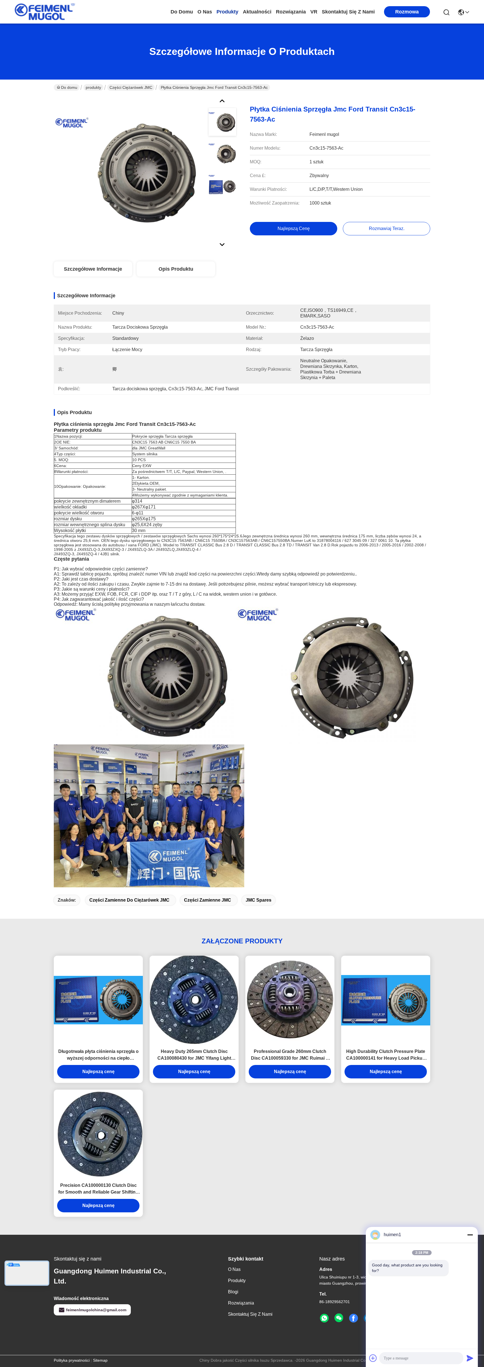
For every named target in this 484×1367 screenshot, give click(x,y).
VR (313, 12)
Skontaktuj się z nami (348, 12)
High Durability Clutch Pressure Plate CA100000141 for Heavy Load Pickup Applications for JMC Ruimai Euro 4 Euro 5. (385, 1055)
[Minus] (470, 1234)
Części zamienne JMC (207, 900)
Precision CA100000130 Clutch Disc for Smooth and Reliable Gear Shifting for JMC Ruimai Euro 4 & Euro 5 (98, 1189)
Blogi (233, 1291)
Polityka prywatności (72, 1360)
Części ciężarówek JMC (131, 87)
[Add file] (373, 1358)
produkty (227, 12)
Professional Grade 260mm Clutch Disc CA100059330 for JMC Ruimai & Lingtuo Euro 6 (290, 1055)
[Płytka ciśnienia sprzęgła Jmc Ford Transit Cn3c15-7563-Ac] (128, 172)
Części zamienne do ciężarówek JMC (129, 900)
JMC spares (258, 900)
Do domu (182, 12)
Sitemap (100, 1360)
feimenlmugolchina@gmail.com (96, 1310)
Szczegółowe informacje (93, 269)
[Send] (470, 1358)
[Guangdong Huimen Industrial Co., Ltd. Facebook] (353, 1318)
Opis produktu (176, 269)
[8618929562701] (324, 1318)
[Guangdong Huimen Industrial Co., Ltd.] (45, 12)
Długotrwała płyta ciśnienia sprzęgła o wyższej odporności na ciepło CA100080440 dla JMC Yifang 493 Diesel (98, 1055)
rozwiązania (291, 12)
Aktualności (257, 12)
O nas (204, 12)
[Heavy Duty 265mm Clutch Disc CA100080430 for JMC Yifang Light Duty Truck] (194, 999)
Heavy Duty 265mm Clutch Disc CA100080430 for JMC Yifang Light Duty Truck (194, 1055)
